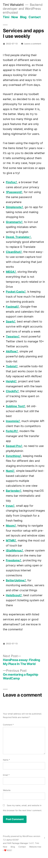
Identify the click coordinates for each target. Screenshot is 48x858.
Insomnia (12, 421)
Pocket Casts (15, 291)
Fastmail (11, 306)
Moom (10, 525)
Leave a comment (32, 44)
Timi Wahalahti (13, 5)
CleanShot (13, 251)
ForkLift (11, 431)
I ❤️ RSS (7, 850)
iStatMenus (14, 550)
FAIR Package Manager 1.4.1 (20, 843)
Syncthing (13, 456)
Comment (8, 725)
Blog (23, 17)
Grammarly (13, 222)
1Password (13, 192)
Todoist (11, 366)
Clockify (11, 391)
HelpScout (13, 595)
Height (10, 381)
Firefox (10, 182)
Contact (35, 17)
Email (6, 775)
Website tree (35, 847)
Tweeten (12, 336)
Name (6, 760)
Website (7, 790)
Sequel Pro (13, 446)
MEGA (10, 271)
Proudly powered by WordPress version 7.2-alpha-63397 (21, 838)
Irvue (9, 505)
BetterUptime (15, 580)
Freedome (13, 560)
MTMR (10, 540)
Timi (6, 17)
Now (14, 17)
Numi (9, 470)
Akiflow (11, 351)
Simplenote (14, 207)
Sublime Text (15, 406)
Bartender (13, 490)
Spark (10, 321)
